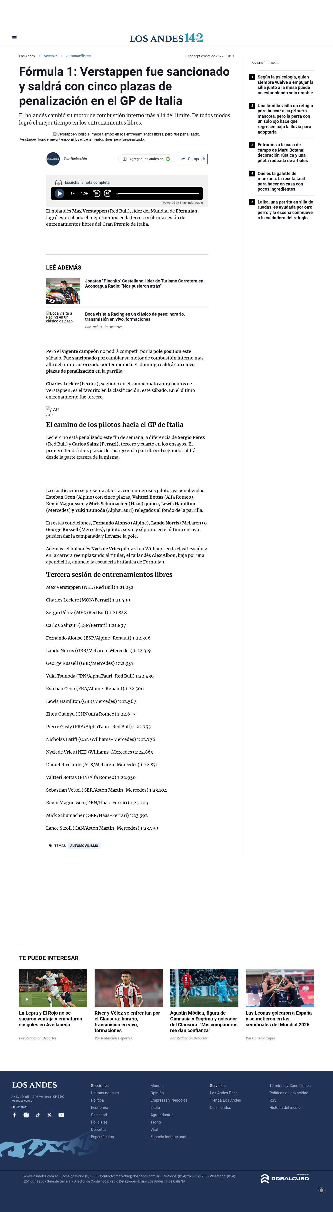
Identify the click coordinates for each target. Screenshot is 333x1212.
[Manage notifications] (321, 1190)
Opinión (157, 1093)
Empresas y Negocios (168, 1100)
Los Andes (27, 56)
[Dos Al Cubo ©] (285, 1182)
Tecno (155, 1122)
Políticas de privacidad (288, 1093)
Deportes (51, 56)
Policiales (99, 1122)
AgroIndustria (162, 1115)
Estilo (155, 1107)
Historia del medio (285, 1107)
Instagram (26, 1115)
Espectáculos (102, 1136)
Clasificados (220, 1107)
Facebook (14, 1115)
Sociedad (99, 1115)
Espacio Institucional (168, 1136)
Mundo (156, 1085)
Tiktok (38, 1115)
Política (97, 1100)
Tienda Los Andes (225, 1100)
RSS (273, 1100)
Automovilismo (84, 846)
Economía (99, 1107)
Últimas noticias (105, 1093)
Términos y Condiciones (290, 1085)
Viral (154, 1129)
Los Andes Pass (223, 1093)
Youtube (61, 1115)
